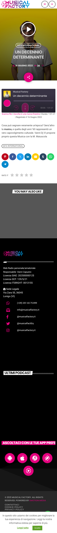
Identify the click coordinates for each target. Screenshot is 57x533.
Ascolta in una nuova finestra (26, 114)
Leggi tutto (23, 527)
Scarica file (7, 114)
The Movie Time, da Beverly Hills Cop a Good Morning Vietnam (34, 410)
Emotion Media (37, 500)
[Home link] (15, 4)
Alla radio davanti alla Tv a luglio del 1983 (34, 396)
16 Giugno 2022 (23, 65)
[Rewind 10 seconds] (16, 107)
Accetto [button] (37, 528)
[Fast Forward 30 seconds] (33, 107)
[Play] (6, 103)
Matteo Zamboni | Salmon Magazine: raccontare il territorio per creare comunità (33, 384)
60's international (28, 45)
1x (25, 107)
